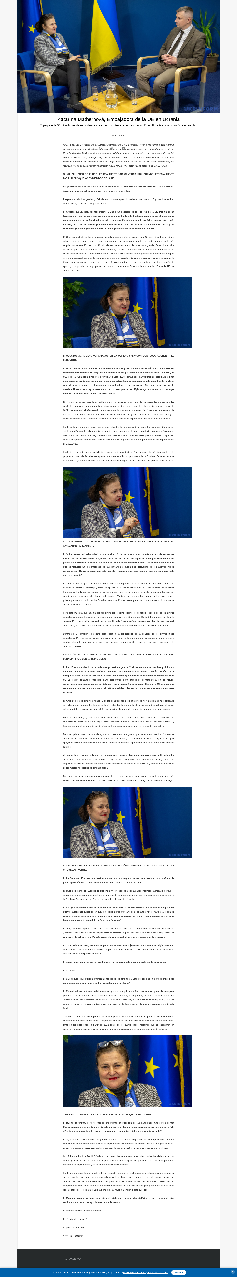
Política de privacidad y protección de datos (145, 1272)
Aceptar (178, 1272)
